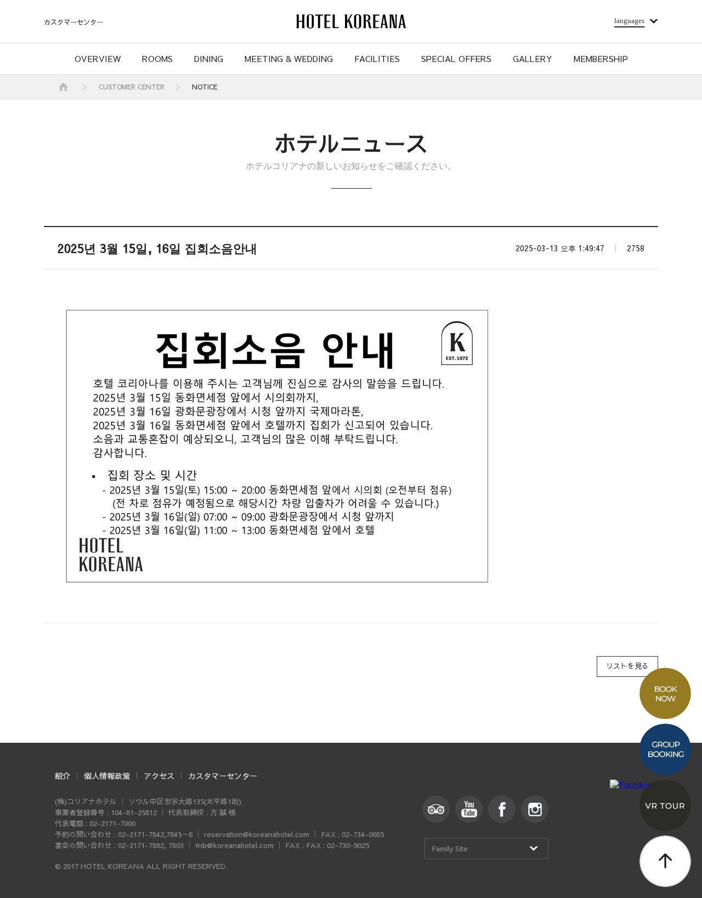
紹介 (62, 775)
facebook (502, 809)
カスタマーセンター (73, 22)
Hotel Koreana (351, 21)
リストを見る (627, 666)
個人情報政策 (107, 775)
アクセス (159, 775)
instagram (534, 809)
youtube (469, 809)
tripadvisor (436, 809)
